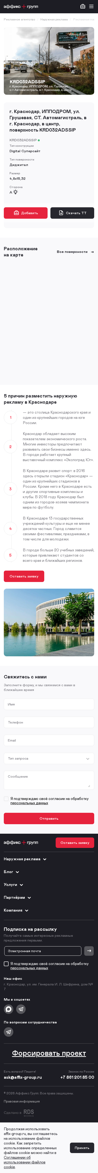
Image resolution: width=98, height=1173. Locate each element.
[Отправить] (89, 951)
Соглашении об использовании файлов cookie (24, 1162)
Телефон (15, 722)
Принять (82, 1147)
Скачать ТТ (76, 213)
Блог (8, 871)
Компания (13, 910)
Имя (11, 704)
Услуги (10, 884)
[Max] (8, 1009)
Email (12, 740)
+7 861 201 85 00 (77, 1077)
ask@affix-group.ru (23, 1077)
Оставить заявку (24, 576)
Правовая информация (22, 1101)
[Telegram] (21, 1009)
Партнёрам (14, 897)
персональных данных (29, 802)
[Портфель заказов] (83, 6)
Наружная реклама (22, 858)
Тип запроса (18, 758)
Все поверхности (72, 251)
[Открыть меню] (91, 6)
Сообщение (18, 776)
